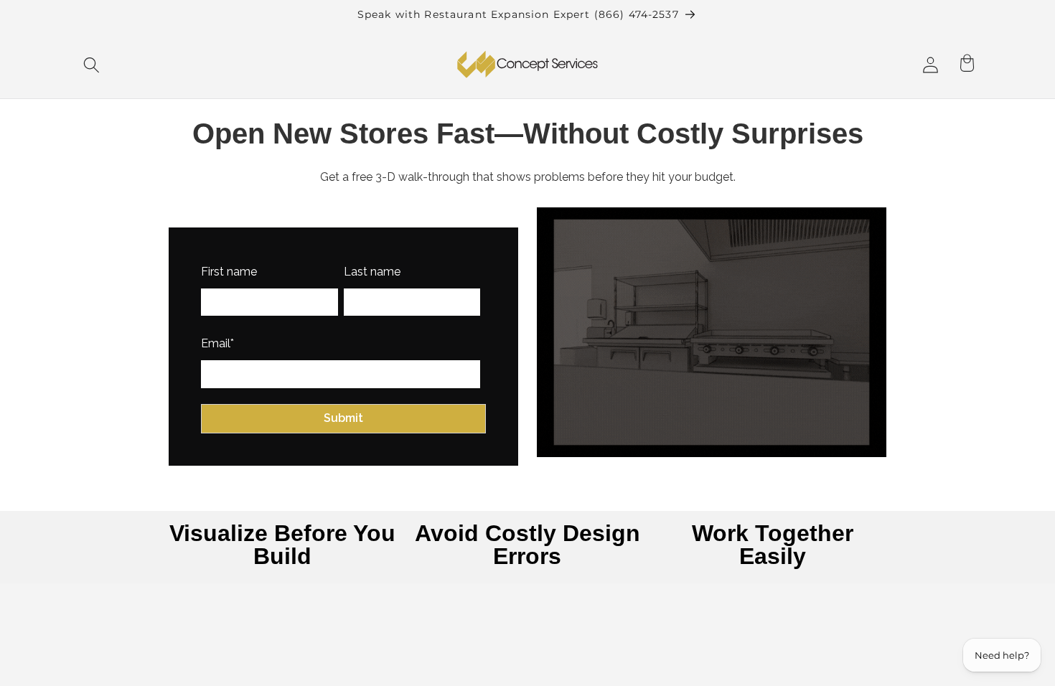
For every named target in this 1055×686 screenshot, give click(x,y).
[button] (92, 65)
